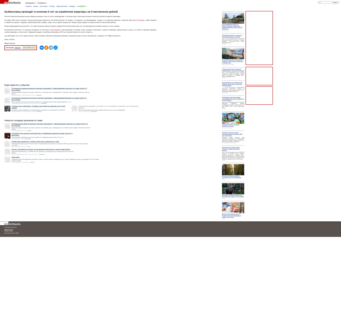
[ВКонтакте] (42, 48)
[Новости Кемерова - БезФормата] (10, 2)
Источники (43, 6)
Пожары (72, 6)
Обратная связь (8, 229)
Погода (52, 6)
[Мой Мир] (55, 48)
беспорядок (140, 20)
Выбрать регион (8, 231)
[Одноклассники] (46, 48)
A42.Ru (18, 48)
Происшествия (61, 6)
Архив (35, 6)
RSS (17, 233)
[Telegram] (51, 48)
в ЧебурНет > (82, 6)
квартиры (57, 30)
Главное (28, 6)
